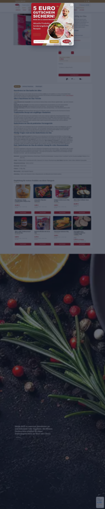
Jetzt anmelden (54, 41)
